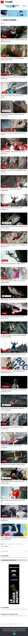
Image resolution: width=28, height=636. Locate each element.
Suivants (6, 546)
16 (1, 546)
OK (14, 634)
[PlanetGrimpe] (9, 2)
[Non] (26, 631)
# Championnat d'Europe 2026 (8, 560)
